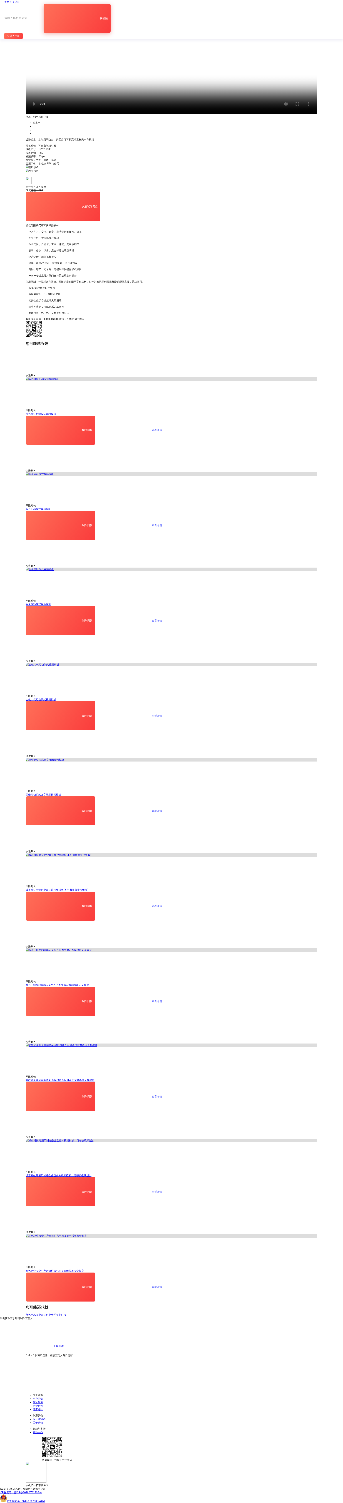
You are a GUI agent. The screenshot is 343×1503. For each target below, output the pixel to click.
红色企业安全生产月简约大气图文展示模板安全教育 (55, 1270)
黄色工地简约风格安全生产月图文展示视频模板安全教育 (57, 985)
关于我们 (38, 1422)
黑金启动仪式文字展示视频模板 (43, 794)
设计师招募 (39, 1419)
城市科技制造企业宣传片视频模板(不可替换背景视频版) (57, 889)
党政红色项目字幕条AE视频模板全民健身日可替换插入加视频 (60, 1080)
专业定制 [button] (14, 2)
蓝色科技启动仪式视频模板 (41, 413)
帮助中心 (38, 1432)
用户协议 (38, 1398)
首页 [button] (6, 2)
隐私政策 (38, 1402)
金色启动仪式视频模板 (38, 604)
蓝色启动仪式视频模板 (38, 509)
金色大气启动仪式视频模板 (41, 699)
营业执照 (38, 1405)
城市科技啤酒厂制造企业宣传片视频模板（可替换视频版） (58, 1175)
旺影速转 (38, 1409)
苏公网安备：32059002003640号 (26, 1501)
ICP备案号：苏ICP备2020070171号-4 (21, 1492)
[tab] (171, 167)
